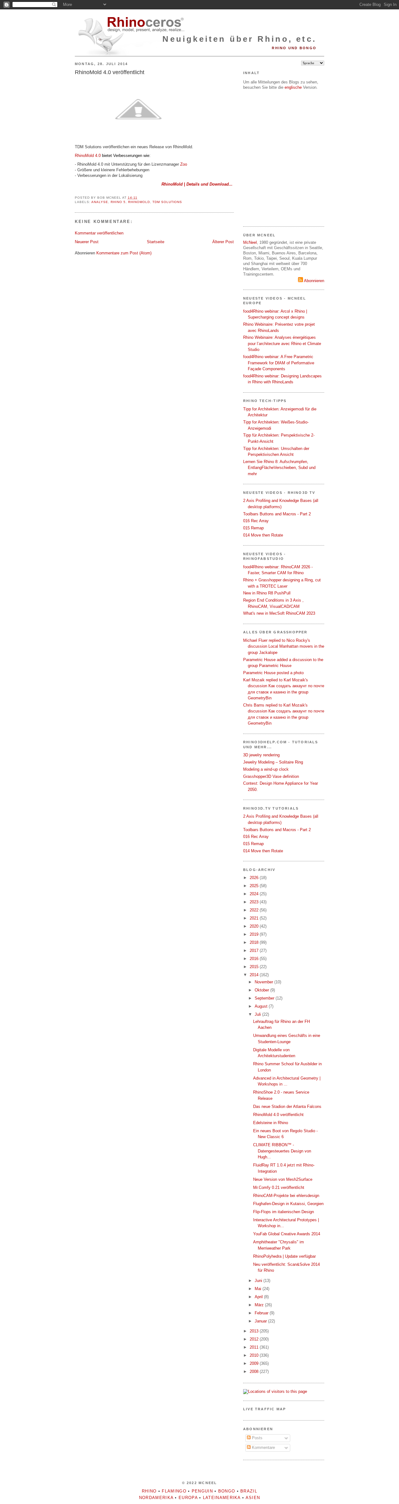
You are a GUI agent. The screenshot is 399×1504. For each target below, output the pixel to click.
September (265, 998)
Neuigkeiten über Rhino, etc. (239, 39)
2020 (255, 926)
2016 (255, 958)
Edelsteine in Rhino (270, 1122)
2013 (255, 1331)
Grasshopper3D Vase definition (271, 776)
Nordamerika (156, 1497)
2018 (255, 942)
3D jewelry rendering (261, 755)
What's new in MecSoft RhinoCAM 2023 (279, 613)
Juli (258, 1014)
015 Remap (253, 528)
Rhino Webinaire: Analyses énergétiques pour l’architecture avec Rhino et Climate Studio (282, 343)
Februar (262, 1313)
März (260, 1305)
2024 (255, 894)
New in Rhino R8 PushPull (267, 593)
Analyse (99, 202)
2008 (255, 1371)
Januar (261, 1321)
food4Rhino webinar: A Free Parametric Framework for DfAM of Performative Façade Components (278, 362)
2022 (255, 910)
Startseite (155, 241)
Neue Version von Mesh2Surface (282, 1179)
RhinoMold (139, 202)
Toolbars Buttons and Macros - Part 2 (277, 514)
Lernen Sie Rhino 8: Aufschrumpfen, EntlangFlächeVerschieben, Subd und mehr (279, 467)
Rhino (149, 1491)
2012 (255, 1339)
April (259, 1296)
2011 (255, 1347)
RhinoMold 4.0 (88, 155)
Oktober (262, 990)
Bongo (226, 1491)
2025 (255, 885)
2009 (255, 1363)
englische (293, 87)
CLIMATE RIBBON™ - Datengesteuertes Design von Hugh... (282, 1150)
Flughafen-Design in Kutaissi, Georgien (288, 1203)
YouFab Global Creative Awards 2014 (286, 1234)
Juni (259, 1280)
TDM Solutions (167, 202)
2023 (255, 902)
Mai (258, 1288)
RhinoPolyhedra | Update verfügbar (284, 1256)
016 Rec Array (256, 520)
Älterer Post (223, 241)
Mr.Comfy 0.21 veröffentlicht (278, 1187)
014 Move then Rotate (263, 535)
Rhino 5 (118, 202)
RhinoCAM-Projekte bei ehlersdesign (286, 1195)
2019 (255, 934)
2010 (255, 1355)
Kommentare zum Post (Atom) (123, 253)
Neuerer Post (87, 241)
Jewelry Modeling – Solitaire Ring (273, 762)
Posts (256, 1437)
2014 (255, 974)
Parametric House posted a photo (273, 672)
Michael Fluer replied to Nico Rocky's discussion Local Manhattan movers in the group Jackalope (283, 646)
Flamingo (174, 1491)
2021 (255, 918)
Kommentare (263, 1447)
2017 (255, 950)
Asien (253, 1497)
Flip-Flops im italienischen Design (283, 1211)
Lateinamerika (222, 1497)
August (262, 1006)
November (264, 982)
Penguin (202, 1491)
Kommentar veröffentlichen (99, 233)
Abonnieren (313, 280)
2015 (255, 966)
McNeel (250, 242)
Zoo (183, 164)
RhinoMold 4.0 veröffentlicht (109, 72)
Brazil (248, 1491)
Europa (188, 1497)
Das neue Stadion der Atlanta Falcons (287, 1106)
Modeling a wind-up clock (266, 769)
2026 (255, 877)
